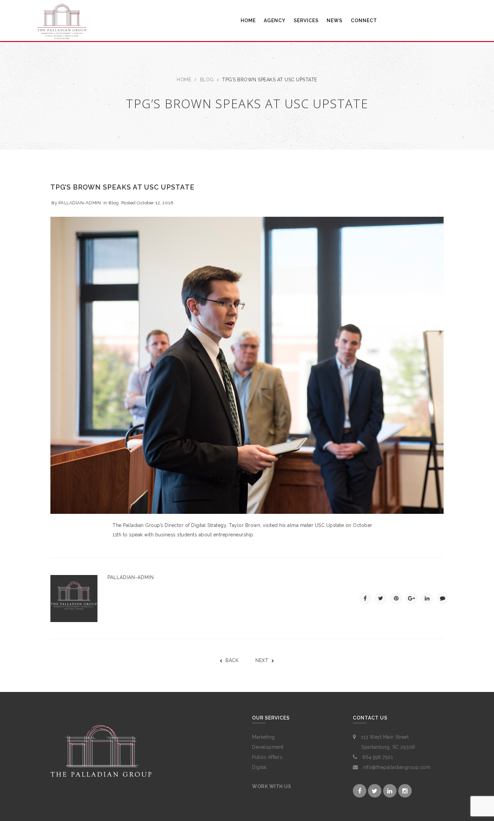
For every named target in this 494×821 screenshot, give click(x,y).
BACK (232, 660)
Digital (259, 767)
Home (184, 79)
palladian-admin (79, 202)
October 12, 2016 (155, 202)
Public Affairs (267, 757)
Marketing (263, 737)
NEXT (261, 660)
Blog (207, 79)
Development (268, 747)
